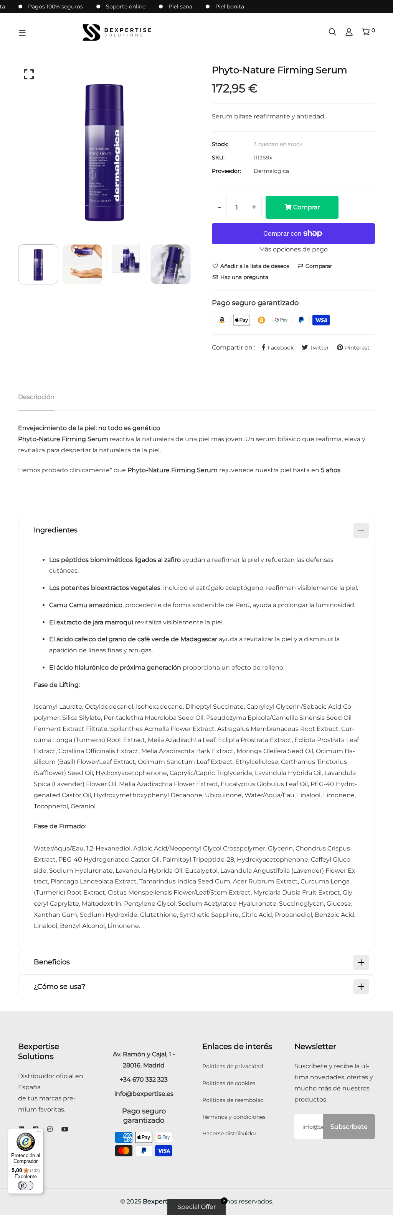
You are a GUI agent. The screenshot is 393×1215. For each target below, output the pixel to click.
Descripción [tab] (36, 397)
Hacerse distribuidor (229, 1133)
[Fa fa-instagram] (49, 1129)
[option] (104, 150)
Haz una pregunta (243, 277)
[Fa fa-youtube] (65, 1129)
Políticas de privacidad (232, 1066)
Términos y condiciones (234, 1116)
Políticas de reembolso (233, 1100)
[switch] (25, 1185)
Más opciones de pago (293, 249)
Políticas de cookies (228, 1083)
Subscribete (349, 1126)
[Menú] (38, 1133)
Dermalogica (271, 170)
